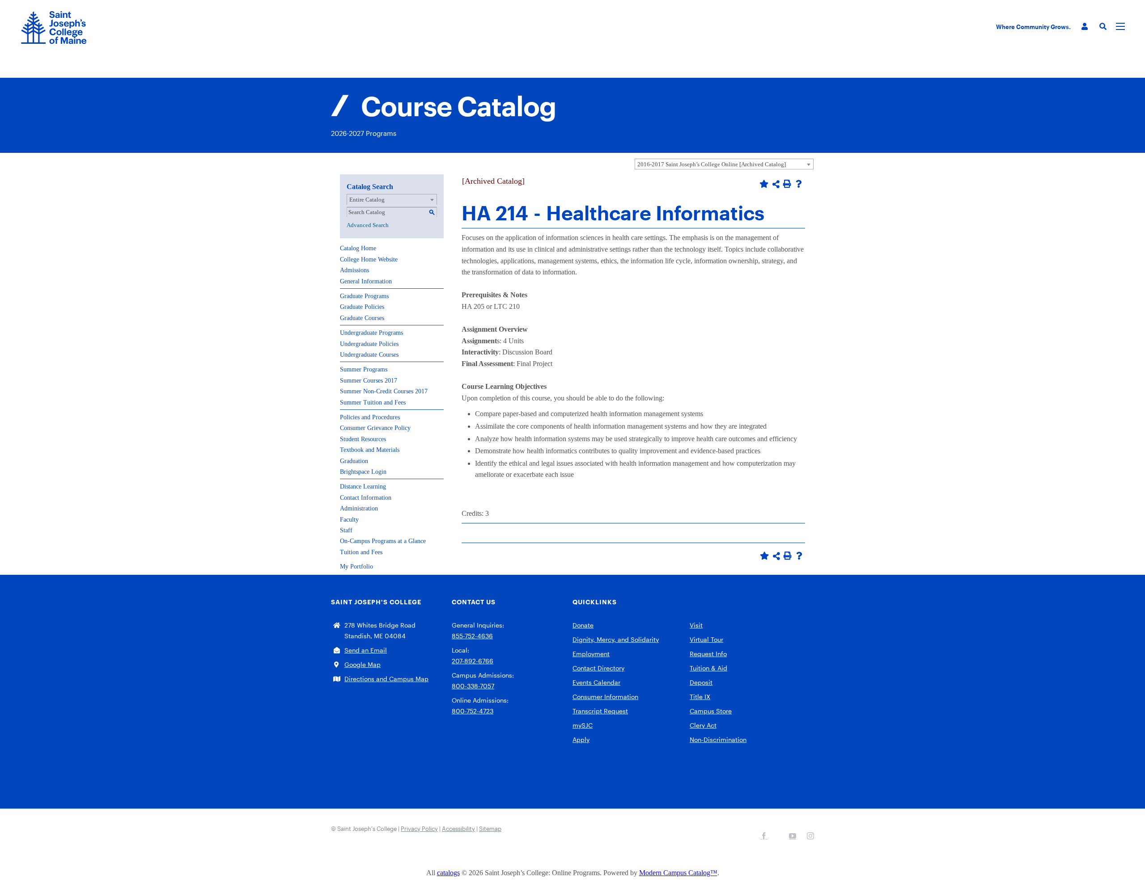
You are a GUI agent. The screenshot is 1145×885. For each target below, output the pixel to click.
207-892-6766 (472, 661)
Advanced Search (368, 225)
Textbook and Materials (369, 450)
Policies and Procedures (370, 417)
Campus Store (711, 711)
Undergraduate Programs (371, 332)
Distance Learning (363, 486)
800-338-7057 (473, 686)
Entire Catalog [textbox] (367, 199)
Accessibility (458, 828)
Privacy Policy (419, 828)
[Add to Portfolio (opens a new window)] (763, 183)
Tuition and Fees (361, 552)
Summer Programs (363, 369)
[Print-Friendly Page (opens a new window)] (787, 183)
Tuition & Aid (708, 668)
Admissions (354, 270)
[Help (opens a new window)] (798, 183)
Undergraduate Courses (369, 354)
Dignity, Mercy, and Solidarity (615, 639)
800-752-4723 (472, 711)
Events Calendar (596, 682)
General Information (366, 281)
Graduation (354, 461)
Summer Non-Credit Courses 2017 (384, 391)
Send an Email (365, 650)
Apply (580, 739)
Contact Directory (598, 668)
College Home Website (369, 259)
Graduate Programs (364, 296)
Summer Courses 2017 (368, 380)
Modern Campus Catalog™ (678, 873)
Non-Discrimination (718, 739)
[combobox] (724, 164)
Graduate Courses (362, 318)
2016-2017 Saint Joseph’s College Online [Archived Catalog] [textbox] (711, 164)
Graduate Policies (362, 306)
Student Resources (363, 439)
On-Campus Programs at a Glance (383, 541)
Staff (346, 530)
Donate (583, 625)
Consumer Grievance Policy (375, 428)
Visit (696, 625)
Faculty (349, 519)
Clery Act (703, 725)
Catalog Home (358, 248)
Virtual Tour (706, 639)
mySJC (582, 725)
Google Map (362, 664)
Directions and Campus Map (386, 679)
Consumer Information (605, 696)
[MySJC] (1084, 26)
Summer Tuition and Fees (373, 402)
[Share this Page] (776, 184)
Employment (591, 653)
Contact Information (365, 497)
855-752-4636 (472, 636)
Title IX (700, 696)
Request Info (708, 653)
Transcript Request (600, 711)
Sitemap (490, 828)
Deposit (701, 682)
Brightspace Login (363, 471)
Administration (359, 508)
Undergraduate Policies (369, 344)
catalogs (448, 873)
